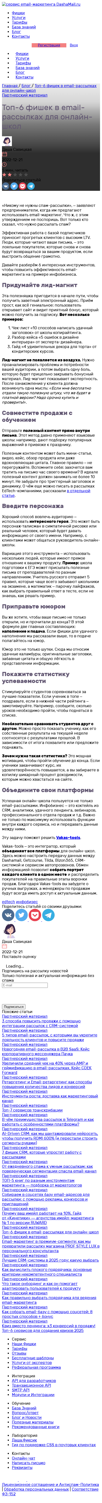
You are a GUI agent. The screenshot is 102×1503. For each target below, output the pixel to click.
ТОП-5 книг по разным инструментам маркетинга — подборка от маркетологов (42, 1183)
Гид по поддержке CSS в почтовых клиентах (54, 1445)
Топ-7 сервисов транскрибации (32, 1110)
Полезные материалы (32, 1422)
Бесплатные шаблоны (33, 1358)
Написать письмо (28, 1463)
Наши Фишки (24, 1344)
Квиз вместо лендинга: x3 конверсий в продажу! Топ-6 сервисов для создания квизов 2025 (48, 1328)
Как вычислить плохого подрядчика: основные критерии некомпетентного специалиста (47, 1272)
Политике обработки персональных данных (60, 997)
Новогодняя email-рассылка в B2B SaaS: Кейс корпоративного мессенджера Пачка (46, 1051)
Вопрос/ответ (25, 1412)
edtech (8, 901)
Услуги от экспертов (32, 1362)
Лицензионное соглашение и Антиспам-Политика (50, 1484)
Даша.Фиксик (24, 1440)
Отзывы (19, 1353)
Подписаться (14, 1007)
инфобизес (27, 901)
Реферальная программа (36, 1367)
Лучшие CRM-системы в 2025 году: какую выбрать (50, 1260)
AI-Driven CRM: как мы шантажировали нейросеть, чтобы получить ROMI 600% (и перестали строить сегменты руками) (50, 1138)
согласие (82, 992)
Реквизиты (22, 1467)
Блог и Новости (27, 1417)
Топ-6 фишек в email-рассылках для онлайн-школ (50, 1232)
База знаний (24, 27)
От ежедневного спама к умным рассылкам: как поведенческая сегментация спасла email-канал (49, 1168)
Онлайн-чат (23, 1458)
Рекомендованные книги (35, 1427)
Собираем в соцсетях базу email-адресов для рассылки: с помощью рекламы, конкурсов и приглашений (46, 1199)
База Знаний (24, 1408)
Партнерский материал (25, 95)
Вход (74, 45)
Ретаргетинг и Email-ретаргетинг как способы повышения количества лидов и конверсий (47, 1084)
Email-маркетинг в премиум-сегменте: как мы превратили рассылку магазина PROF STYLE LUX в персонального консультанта (51, 1246)
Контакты (21, 36)
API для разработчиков (34, 1380)
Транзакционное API (31, 1385)
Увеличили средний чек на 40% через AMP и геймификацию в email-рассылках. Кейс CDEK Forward (47, 1068)
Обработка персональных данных (36, 1489)
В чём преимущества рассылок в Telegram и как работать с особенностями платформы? (48, 1122)
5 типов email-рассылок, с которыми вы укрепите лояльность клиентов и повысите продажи (49, 1037)
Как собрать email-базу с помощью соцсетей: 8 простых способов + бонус (47, 1314)
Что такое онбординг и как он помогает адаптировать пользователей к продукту (41, 1286)
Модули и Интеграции (33, 1394)
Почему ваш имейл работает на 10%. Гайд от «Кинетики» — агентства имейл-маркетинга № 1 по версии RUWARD (48, 1218)
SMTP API (20, 1390)
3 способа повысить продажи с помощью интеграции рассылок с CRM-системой (41, 1023)
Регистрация (49, 45)
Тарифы (19, 22)
